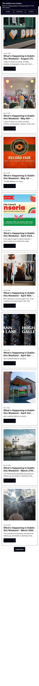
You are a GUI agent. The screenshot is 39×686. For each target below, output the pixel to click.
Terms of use (24, 6)
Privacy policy (12, 6)
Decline (31, 11)
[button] (10, 69)
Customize (19, 11)
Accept (8, 11)
